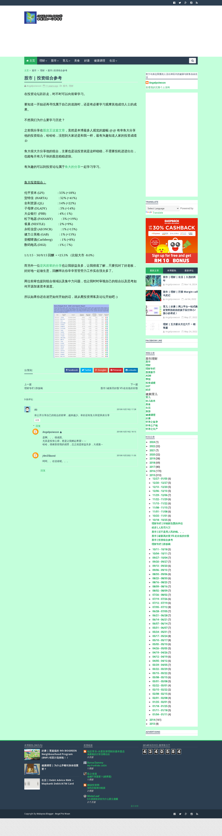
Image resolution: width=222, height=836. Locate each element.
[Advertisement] (134, 32)
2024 (153, 442)
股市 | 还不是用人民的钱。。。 (168, 531)
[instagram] (191, 3)
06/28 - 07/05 (160, 611)
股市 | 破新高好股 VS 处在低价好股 (170, 536)
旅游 (148, 411)
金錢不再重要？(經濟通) (99, 776)
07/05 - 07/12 (160, 607)
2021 (153, 450)
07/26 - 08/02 (160, 594)
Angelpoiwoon (50, 432)
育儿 (65, 60)
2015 (153, 475)
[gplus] (186, 3)
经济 (148, 389)
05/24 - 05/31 (160, 632)
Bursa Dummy (95, 762)
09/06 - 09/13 (160, 570)
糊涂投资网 (93, 785)
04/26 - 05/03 (160, 648)
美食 (77, 60)
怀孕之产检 (152, 425)
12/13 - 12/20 (160, 487)
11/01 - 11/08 (160, 511)
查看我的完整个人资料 (158, 87)
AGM (148, 375)
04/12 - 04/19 (160, 656)
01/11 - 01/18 (160, 710)
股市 (54, 60)
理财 (42, 60)
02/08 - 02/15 (160, 693)
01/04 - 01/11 (160, 714)
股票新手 (150, 372)
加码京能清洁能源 (96, 788)
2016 (153, 471)
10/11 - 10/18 (160, 549)
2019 (153, 458)
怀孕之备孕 (152, 421)
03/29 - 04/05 (160, 664)
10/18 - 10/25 (160, 520)
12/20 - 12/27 (160, 482)
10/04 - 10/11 (160, 553)
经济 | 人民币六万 (161, 527)
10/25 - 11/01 (160, 515)
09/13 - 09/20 (160, 565)
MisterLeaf (93, 796)
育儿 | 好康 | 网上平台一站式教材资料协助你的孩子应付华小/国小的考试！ (180, 310)
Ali (35, 409)
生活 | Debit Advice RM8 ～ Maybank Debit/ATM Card (58, 781)
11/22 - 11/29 (160, 499)
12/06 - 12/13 (160, 491)
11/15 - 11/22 (160, 503)
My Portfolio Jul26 (97, 765)
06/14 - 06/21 (160, 619)
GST (148, 386)
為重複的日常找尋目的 (98, 754)
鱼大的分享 (72, 167)
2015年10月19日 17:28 (126, 409)
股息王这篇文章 (54, 130)
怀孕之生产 (152, 429)
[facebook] (174, 3)
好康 (87, 60)
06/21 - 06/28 (160, 615)
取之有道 (92, 773)
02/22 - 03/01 (160, 685)
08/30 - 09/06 (160, 574)
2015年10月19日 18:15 (126, 432)
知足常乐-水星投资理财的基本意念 (106, 751)
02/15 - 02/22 (160, 689)
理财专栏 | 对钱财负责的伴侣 (167, 523)
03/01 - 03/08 (160, 681)
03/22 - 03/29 (160, 669)
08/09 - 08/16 (160, 586)
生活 (112, 60)
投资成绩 (150, 382)
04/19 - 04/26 (160, 652)
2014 (153, 719)
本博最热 (171, 270)
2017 (153, 467)
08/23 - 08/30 (160, 578)
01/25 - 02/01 (160, 702)
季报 (148, 379)
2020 (153, 454)
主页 (32, 60)
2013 (153, 723)
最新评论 (189, 270)
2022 (153, 446)
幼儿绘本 (150, 400)
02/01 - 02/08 (160, 698)
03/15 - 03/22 (160, 673)
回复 (37, 420)
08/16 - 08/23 (160, 582)
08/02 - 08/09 (160, 590)
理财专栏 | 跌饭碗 (161, 544)
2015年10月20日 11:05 (126, 455)
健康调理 (99, 60)
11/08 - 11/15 (160, 507)
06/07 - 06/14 (160, 623)
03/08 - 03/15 (160, 677)
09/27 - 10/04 (160, 557)
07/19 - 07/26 (160, 599)
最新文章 (154, 270)
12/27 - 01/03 (160, 478)
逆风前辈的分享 (51, 265)
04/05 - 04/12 (160, 661)
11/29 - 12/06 (160, 495)
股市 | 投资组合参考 (162, 539)
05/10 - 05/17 (160, 640)
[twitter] (180, 3)
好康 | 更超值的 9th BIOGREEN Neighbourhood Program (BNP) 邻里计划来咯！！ (59, 754)
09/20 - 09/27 (160, 561)
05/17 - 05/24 (160, 636)
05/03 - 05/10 (160, 644)
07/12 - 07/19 (160, 603)
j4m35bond (49, 455)
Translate (158, 212)
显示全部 (134, 806)
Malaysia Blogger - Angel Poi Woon (53, 814)
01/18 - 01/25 (160, 706)
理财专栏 (150, 368)
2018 (153, 462)
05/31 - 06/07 (160, 627)
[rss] (197, 3)
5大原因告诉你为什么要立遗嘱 (102, 799)
